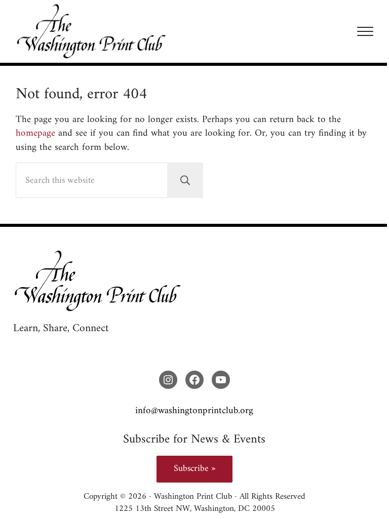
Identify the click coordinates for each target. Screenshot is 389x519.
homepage (35, 133)
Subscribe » (194, 468)
